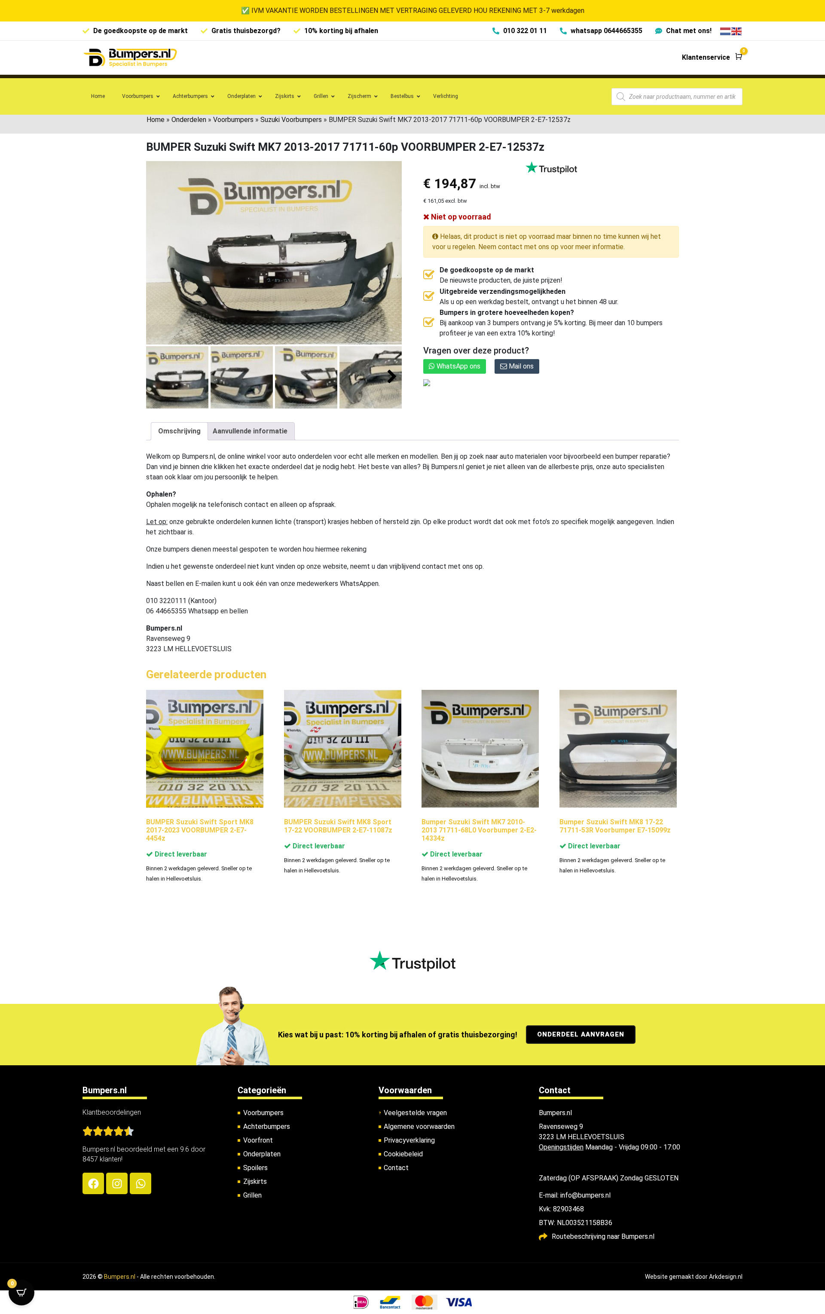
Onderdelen (188, 120)
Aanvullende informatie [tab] (250, 431)
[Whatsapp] (140, 1183)
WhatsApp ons (457, 366)
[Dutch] (725, 31)
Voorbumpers (233, 120)
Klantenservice (706, 57)
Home (156, 120)
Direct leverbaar (180, 854)
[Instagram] (117, 1183)
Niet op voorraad (460, 216)
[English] (736, 31)
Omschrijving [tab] (179, 431)
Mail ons (520, 366)
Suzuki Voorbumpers (291, 120)
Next (392, 377)
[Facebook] (93, 1183)
